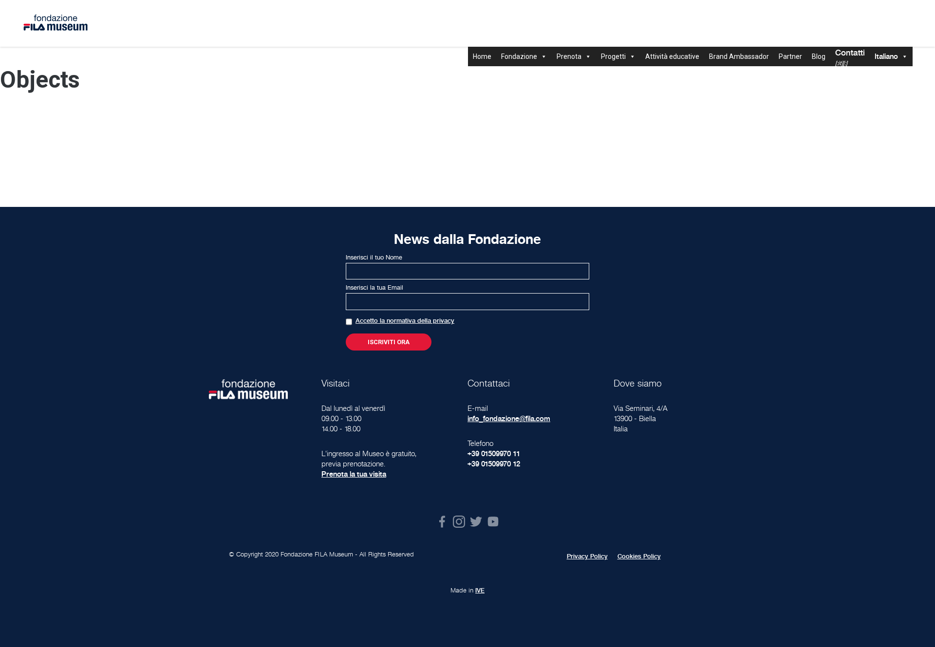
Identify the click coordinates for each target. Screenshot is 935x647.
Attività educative (672, 56)
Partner (790, 56)
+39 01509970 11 (494, 453)
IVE (480, 590)
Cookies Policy (639, 556)
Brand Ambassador (739, 56)
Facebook (442, 522)
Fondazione (519, 56)
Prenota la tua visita (353, 474)
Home (482, 56)
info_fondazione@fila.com (509, 418)
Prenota (569, 56)
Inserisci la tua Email (374, 288)
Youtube (493, 522)
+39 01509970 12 (494, 463)
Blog (818, 56)
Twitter (476, 522)
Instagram (459, 522)
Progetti (613, 56)
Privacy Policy (587, 556)
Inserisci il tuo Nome (374, 257)
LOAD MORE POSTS (467, 152)
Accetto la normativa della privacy (404, 321)
